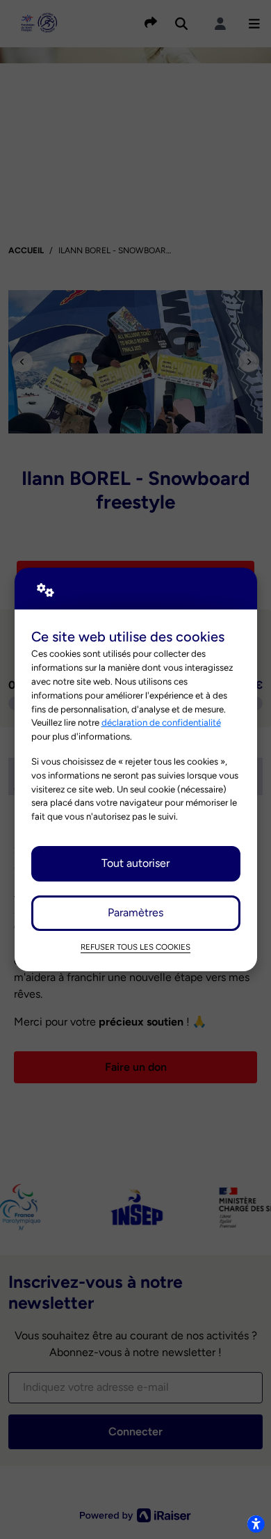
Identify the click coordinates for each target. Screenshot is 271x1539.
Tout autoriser (135, 863)
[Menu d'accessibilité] (255, 1523)
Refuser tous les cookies (135, 947)
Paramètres (135, 912)
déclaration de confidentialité (161, 722)
